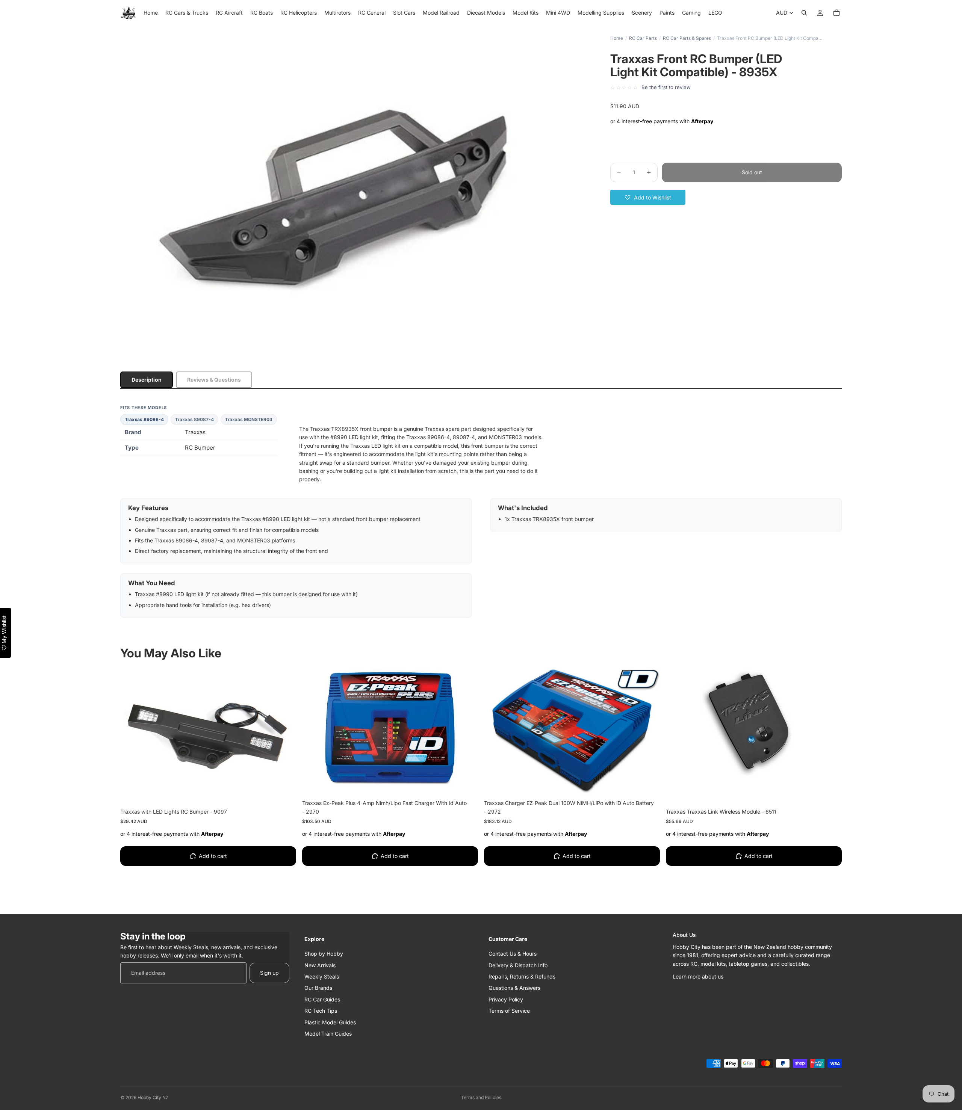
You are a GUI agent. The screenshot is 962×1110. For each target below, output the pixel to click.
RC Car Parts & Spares (687, 38)
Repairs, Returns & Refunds (522, 976)
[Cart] (836, 13)
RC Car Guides (322, 999)
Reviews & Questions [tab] (214, 379)
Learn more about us (698, 976)
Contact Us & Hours (513, 953)
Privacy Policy (506, 999)
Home (616, 38)
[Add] (284, 791)
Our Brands (318, 988)
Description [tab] (147, 379)
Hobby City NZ (153, 1097)
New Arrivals (320, 965)
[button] (647, 197)
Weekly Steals (321, 976)
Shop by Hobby (323, 953)
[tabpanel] (481, 511)
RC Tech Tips (320, 1010)
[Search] (804, 13)
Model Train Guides (328, 1033)
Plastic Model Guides (330, 1022)
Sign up (269, 973)
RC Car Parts (643, 38)
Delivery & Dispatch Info (518, 965)
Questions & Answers (514, 988)
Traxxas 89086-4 (144, 419)
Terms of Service (509, 1010)
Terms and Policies (481, 1097)
